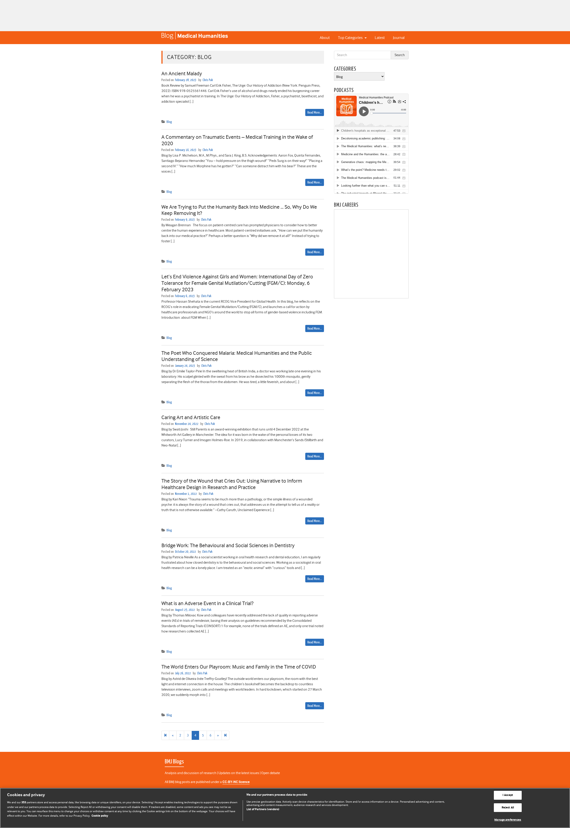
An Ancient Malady (181, 73)
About (325, 37)
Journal (399, 37)
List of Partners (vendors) (262, 809)
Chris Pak (208, 80)
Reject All (508, 807)
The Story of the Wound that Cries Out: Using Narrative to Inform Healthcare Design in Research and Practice (231, 484)
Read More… (314, 112)
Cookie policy (100, 816)
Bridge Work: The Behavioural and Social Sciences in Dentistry (228, 545)
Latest (380, 37)
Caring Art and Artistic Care (190, 417)
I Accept (508, 795)
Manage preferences (507, 820)
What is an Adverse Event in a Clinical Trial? (207, 603)
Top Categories (350, 37)
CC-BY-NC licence (236, 782)
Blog (169, 122)
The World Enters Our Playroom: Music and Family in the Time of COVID (238, 667)
